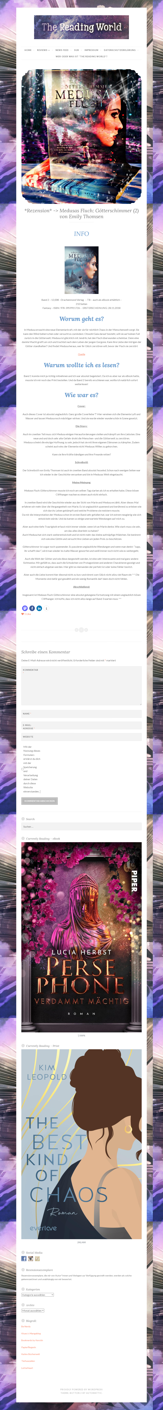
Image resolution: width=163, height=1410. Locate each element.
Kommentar (30, 672)
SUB (76, 50)
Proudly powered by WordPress (81, 1389)
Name (27, 713)
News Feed (62, 50)
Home (28, 50)
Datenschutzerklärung (120, 50)
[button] (25, 608)
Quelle (81, 354)
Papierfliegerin (28, 1347)
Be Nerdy (26, 1326)
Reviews (42, 50)
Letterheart (27, 1368)
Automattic (94, 1393)
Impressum (91, 50)
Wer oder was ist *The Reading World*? (81, 56)
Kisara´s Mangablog (31, 1333)
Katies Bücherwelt (30, 1354)
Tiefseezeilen (28, 1361)
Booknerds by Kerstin (32, 1340)
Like (27, 613)
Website (28, 736)
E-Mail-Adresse (29, 727)
